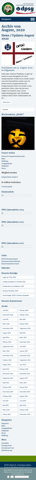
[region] (18, 133)
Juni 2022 (23, 364)
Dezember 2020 (8, 392)
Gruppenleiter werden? (10, 177)
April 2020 (23, 405)
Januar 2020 (7, 414)
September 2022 (25, 360)
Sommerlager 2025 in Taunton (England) (16, 295)
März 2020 (6, 410)
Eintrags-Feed (7, 445)
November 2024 (8, 328)
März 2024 (23, 337)
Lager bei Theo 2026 (9, 277)
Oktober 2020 (7, 396)
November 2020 (25, 392)
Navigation (6, 19)
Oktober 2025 (24, 315)
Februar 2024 (7, 342)
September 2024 (25, 328)
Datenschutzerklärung (22, 477)
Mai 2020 (6, 405)
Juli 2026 (5, 310)
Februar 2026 (24, 310)
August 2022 (7, 364)
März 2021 (23, 383)
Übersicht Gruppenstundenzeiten (13, 156)
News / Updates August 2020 (18, 37)
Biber (3, 159)
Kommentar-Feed (8, 448)
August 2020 (24, 396)
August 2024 (7, 333)
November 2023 (25, 342)
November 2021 (25, 373)
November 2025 (8, 315)
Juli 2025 (5, 319)
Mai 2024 (23, 333)
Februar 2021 (7, 387)
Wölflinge (5, 161)
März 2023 (6, 351)
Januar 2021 (24, 387)
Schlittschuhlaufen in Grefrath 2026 (14, 282)
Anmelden (5, 443)
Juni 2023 (23, 346)
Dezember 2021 (8, 373)
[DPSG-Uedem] (18, 8)
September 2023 (8, 346)
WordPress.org (7, 450)
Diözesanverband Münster (11, 261)
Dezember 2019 (25, 414)
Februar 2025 (24, 324)
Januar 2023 (24, 351)
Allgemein (9, 70)
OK (8, 477)
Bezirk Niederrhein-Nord (10, 264)
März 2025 (6, 324)
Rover (4, 168)
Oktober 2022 (7, 360)
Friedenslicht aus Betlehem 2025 (13, 286)
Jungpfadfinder (7, 163)
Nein (12, 477)
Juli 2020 (5, 401)
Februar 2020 (24, 410)
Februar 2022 (24, 369)
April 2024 (6, 337)
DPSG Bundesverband (10, 259)
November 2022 (25, 355)
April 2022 (6, 369)
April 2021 (6, 383)
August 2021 (24, 378)
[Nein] (33, 474)
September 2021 (8, 378)
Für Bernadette (7, 187)
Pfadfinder (5, 166)
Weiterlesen (6, 102)
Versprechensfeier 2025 (10, 291)
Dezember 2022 (8, 355)
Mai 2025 (23, 319)
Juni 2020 (23, 401)
